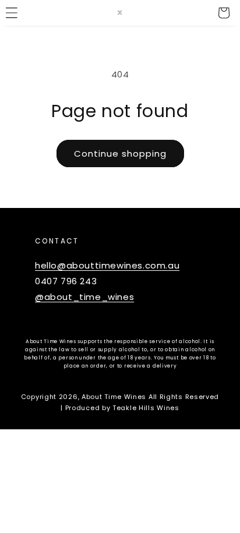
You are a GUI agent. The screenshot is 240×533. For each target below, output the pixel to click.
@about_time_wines (84, 297)
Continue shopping (120, 153)
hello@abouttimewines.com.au (107, 265)
